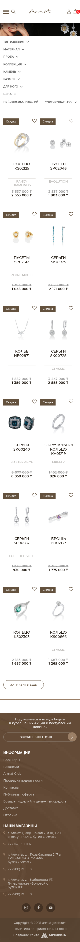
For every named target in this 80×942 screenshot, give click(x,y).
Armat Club (12, 773)
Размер (9, 79)
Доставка (10, 808)
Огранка (10, 815)
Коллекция (12, 64)
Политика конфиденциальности (40, 929)
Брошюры (11, 760)
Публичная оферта (18, 794)
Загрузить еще (23, 684)
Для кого (10, 86)
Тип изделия (13, 42)
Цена (7, 94)
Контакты (11, 787)
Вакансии (11, 767)
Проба (8, 56)
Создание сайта (26, 935)
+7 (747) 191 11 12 (20, 844)
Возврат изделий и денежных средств (35, 801)
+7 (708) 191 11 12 (20, 894)
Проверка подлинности (23, 780)
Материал (11, 49)
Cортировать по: (58, 102)
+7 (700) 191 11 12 (20, 869)
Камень (9, 71)
